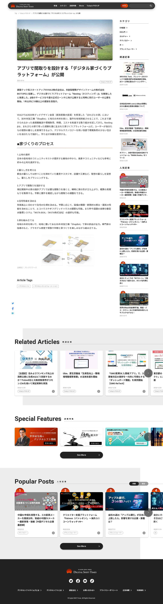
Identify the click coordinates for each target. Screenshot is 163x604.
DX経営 (122, 28)
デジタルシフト (24, 286)
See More (81, 455)
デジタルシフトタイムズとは (28, 590)
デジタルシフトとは (54, 590)
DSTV (124, 6)
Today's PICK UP (106, 82)
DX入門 (122, 32)
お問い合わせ (88, 590)
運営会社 (72, 590)
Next (148, 373)
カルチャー (124, 36)
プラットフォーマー (127, 49)
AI (120, 45)
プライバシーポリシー (108, 590)
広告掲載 (126, 590)
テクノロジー (125, 40)
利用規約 (140, 590)
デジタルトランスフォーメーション (46, 286)
